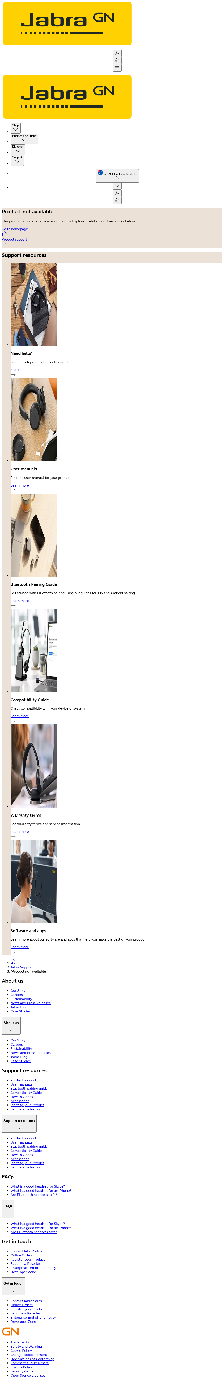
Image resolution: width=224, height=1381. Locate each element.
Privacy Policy (21, 1367)
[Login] (117, 53)
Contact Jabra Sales (26, 1251)
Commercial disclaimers (29, 1363)
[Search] (117, 186)
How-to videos (21, 1097)
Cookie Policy (21, 1351)
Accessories (19, 1101)
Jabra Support (21, 967)
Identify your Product (27, 1105)
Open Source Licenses (27, 1375)
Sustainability (21, 999)
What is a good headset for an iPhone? (40, 1190)
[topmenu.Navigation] (117, 68)
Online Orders (21, 1255)
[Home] (116, 962)
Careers (16, 995)
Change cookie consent (28, 1355)
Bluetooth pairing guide (29, 1088)
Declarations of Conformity (32, 1359)
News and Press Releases (30, 1003)
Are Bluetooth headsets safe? (33, 1195)
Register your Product (27, 1259)
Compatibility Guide (26, 1093)
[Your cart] (117, 60)
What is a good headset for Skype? (37, 1186)
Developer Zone (23, 1272)
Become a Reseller (25, 1264)
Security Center (22, 1371)
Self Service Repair (25, 1109)
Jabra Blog (18, 1007)
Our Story (18, 990)
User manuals (21, 1084)
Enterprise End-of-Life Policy (33, 1268)
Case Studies (20, 1011)
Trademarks (19, 1342)
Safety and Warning (26, 1346)
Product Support (23, 1080)
